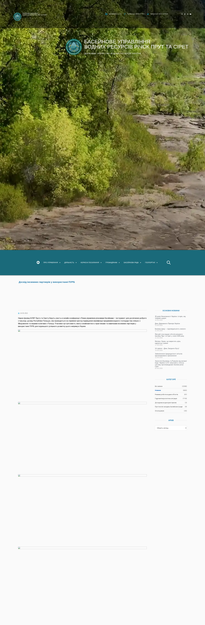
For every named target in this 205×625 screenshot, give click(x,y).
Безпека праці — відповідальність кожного (170, 329)
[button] (169, 262)
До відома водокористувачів (166, 403)
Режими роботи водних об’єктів (166, 394)
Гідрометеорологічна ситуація (166, 398)
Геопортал (150, 262)
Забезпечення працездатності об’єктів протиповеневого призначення (168, 355)
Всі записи (158, 386)
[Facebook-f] (184, 14)
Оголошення (159, 411)
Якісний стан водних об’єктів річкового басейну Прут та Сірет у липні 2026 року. (169, 335)
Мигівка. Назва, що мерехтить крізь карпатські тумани (168, 342)
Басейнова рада (131, 262)
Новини (158, 390)
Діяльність (69, 262)
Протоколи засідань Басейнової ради (168, 407)
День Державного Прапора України (167, 323)
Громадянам (111, 262)
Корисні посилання (90, 262)
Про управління (50, 262)
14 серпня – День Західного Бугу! (167, 348)
